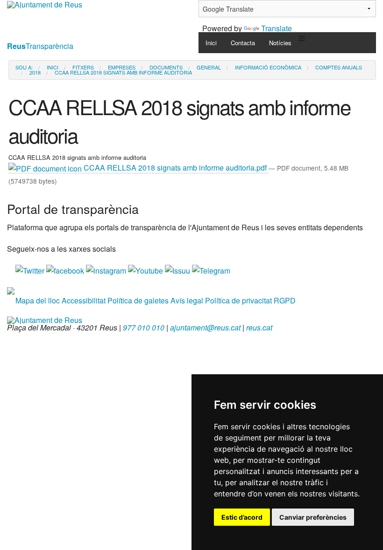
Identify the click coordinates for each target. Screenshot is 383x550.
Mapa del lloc (37, 300)
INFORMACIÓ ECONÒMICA (268, 67)
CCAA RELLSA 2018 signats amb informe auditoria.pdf (175, 167)
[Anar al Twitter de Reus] (30, 269)
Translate (276, 28)
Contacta (243, 42)
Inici (211, 42)
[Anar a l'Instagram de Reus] (107, 269)
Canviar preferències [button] (313, 517)
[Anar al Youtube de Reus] (146, 269)
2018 (35, 72)
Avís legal (186, 300)
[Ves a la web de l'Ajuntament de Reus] (44, 319)
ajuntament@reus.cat (205, 327)
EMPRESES (121, 67)
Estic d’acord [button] (241, 517)
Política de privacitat (238, 300)
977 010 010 (143, 327)
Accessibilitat (84, 300)
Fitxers (83, 67)
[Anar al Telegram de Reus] (211, 269)
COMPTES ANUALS (338, 67)
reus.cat (259, 327)
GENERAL (209, 67)
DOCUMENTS (166, 67)
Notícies (280, 42)
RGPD (285, 300)
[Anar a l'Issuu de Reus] (178, 269)
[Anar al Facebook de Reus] (66, 269)
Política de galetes (138, 300)
